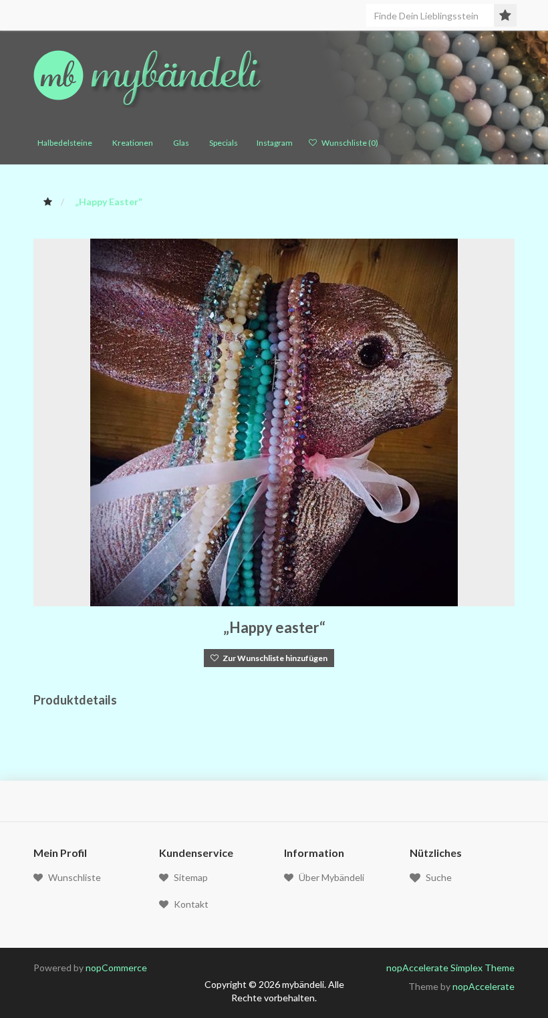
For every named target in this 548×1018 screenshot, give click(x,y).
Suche (439, 877)
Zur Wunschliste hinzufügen (273, 658)
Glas (179, 143)
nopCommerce (116, 967)
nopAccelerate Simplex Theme (450, 967)
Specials (221, 143)
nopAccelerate (483, 986)
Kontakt (191, 904)
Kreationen (130, 143)
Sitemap (191, 877)
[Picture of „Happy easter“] (274, 421)
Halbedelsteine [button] (62, 143)
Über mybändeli (331, 877)
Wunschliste (74, 877)
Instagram (273, 143)
